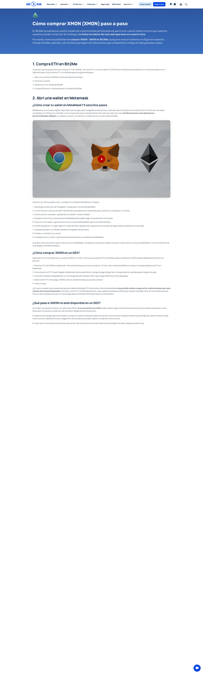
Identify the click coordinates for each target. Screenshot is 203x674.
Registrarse (159, 4)
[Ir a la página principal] (34, 4)
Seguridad (105, 4)
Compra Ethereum (42, 88)
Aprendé (63, 4)
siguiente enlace (75, 77)
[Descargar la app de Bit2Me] (173, 4)
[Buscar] (186, 4)
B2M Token (116, 4)
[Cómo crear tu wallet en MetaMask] (101, 159)
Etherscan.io (37, 311)
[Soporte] (197, 668)
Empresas (91, 4)
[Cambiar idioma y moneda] (181, 4)
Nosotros (127, 4)
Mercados (51, 4)
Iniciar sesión (145, 4)
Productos (77, 4)
